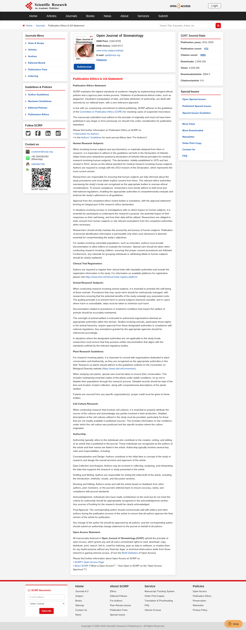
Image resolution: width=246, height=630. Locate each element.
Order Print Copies (154, 596)
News (107, 16)
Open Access (200, 591)
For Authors (116, 600)
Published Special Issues (196, 106)
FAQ (184, 155)
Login (214, 5)
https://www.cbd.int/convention (119, 368)
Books (90, 16)
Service (150, 586)
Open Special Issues (194, 99)
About (124, 16)
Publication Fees (37, 69)
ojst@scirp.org (112, 55)
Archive (32, 56)
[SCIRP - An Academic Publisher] (46, 5)
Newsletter (188, 136)
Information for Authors (86, 133)
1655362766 (38, 164)
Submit (163, 16)
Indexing (33, 76)
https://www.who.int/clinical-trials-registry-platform (111, 277)
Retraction (198, 605)
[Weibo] (58, 133)
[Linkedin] (48, 133)
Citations (101, 59)
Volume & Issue (153, 610)
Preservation (199, 600)
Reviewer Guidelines (40, 101)
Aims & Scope (36, 43)
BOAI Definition (130, 553)
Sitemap (79, 605)
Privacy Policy (200, 610)
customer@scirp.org (42, 151)
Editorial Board (36, 62)
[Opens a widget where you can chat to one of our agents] (233, 624)
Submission (84, 66)
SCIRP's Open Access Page (89, 562)
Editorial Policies (37, 107)
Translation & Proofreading (159, 600)
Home (33, 16)
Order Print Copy (191, 143)
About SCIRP (81, 565)
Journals (71, 16)
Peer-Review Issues (120, 605)
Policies (198, 586)
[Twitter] (28, 133)
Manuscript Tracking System (160, 591)
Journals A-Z (82, 591)
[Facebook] (37, 133)
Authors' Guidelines (91, 137)
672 (206, 48)
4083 (203, 55)
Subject (79, 596)
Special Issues (117, 614)
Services (143, 16)
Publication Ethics (38, 114)
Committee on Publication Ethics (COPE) (101, 111)
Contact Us (188, 149)
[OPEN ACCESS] (180, 5)
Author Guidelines (38, 94)
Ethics (113, 591)
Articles (51, 16)
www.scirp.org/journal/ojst (109, 50)
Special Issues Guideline (196, 113)
